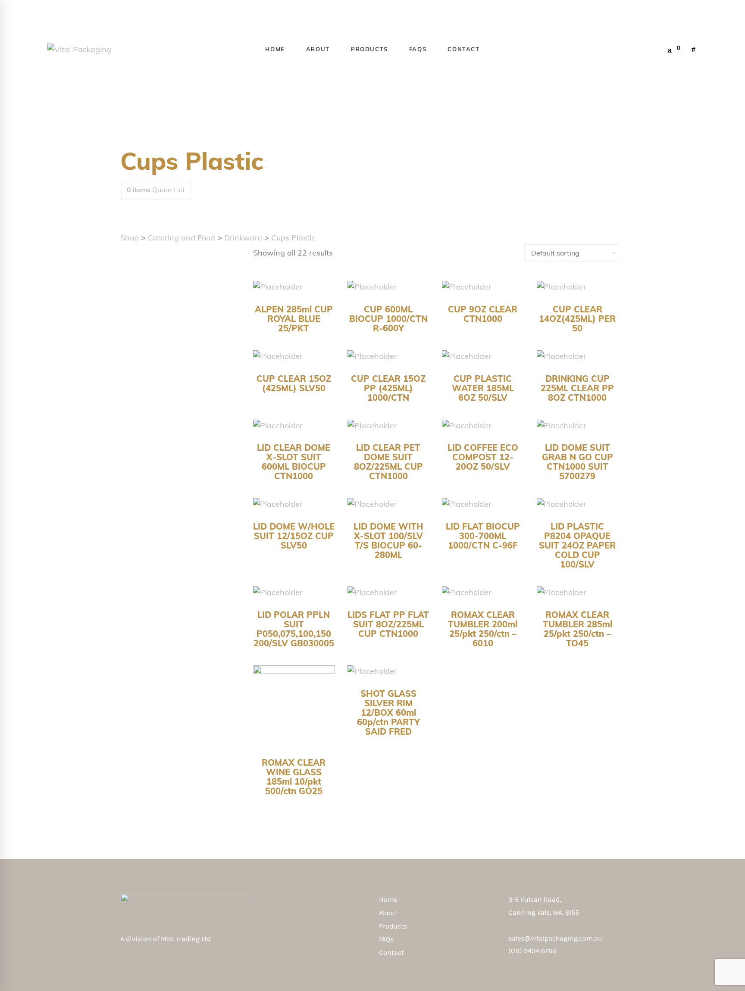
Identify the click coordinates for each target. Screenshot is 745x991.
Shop (129, 238)
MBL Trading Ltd (188, 939)
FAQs (386, 939)
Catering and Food (181, 238)
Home (388, 899)
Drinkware (243, 238)
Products (393, 926)
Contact (391, 952)
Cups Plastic (293, 238)
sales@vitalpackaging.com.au (555, 938)
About (388, 913)
